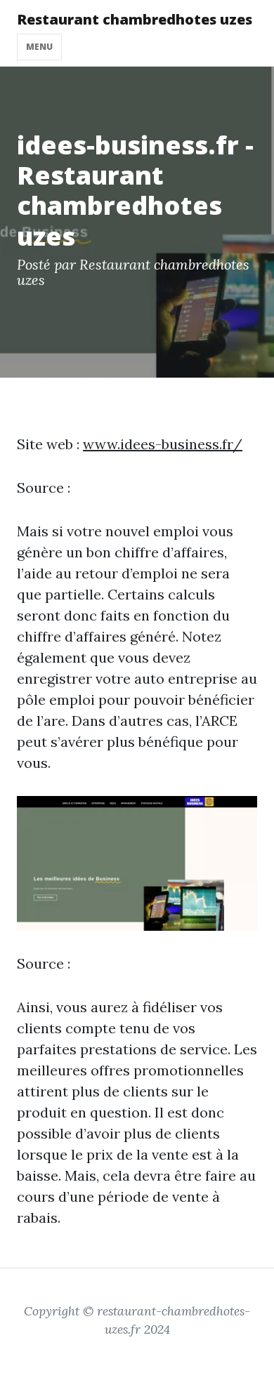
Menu (39, 47)
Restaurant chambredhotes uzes (134, 19)
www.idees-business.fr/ (162, 444)
